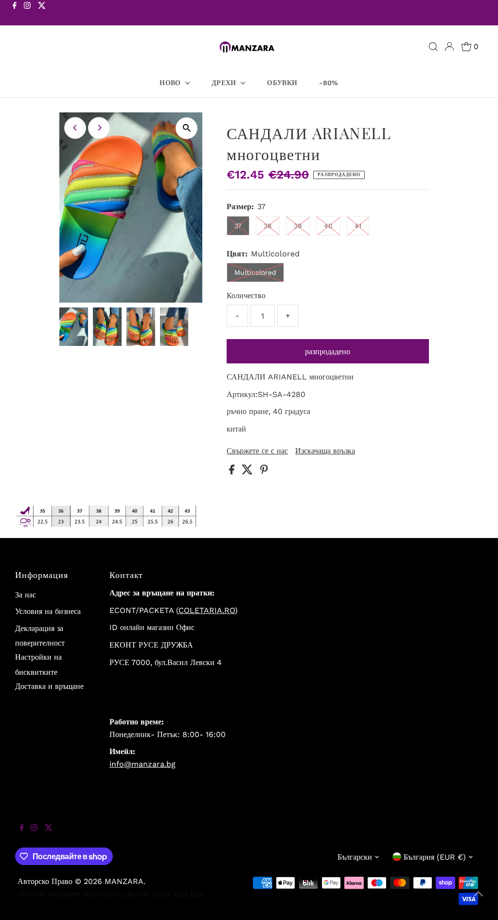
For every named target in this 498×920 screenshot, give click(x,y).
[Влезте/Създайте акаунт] (449, 46)
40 (328, 226)
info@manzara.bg (142, 764)
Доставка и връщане (49, 686)
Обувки (282, 83)
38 (268, 226)
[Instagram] (27, 13)
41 (358, 226)
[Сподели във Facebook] (233, 471)
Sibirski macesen (49, 894)
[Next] (99, 128)
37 (238, 226)
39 (298, 226)
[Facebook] (14, 13)
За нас (25, 594)
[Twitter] (42, 13)
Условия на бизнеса (48, 611)
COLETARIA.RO (206, 610)
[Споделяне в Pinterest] (264, 471)
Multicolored (255, 272)
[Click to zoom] (186, 128)
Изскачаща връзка (325, 451)
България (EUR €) (435, 857)
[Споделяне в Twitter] (248, 471)
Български (355, 857)
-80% (328, 83)
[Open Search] (433, 46)
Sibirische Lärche (115, 894)
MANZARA (124, 881)
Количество (246, 295)
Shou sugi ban (177, 894)
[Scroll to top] (478, 900)
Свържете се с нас (257, 451)
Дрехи (225, 83)
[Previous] (75, 128)
